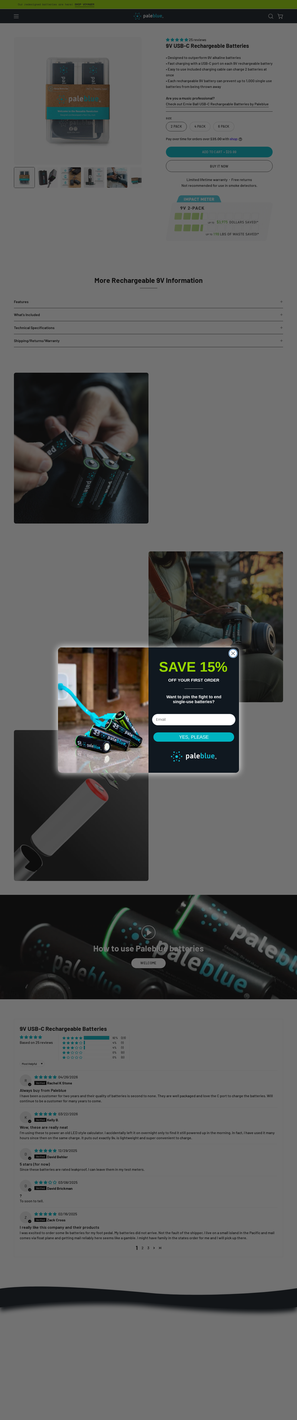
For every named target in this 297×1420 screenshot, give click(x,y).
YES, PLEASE (194, 737)
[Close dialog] (233, 653)
